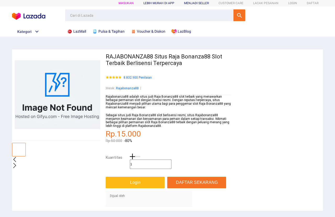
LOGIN (292, 3)
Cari (239, 15)
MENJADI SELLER (196, 3)
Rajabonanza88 (127, 88)
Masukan (126, 3)
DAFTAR (313, 3)
